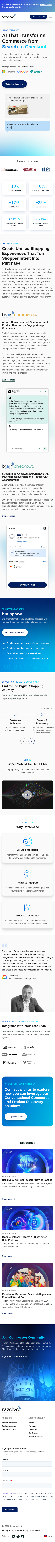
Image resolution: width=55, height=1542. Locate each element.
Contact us (33, 1433)
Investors (33, 1429)
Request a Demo (36, 1436)
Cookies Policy (21, 1530)
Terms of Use (35, 1530)
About (31, 1423)
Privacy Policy (8, 1530)
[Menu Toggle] (50, 16)
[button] (42, 708)
